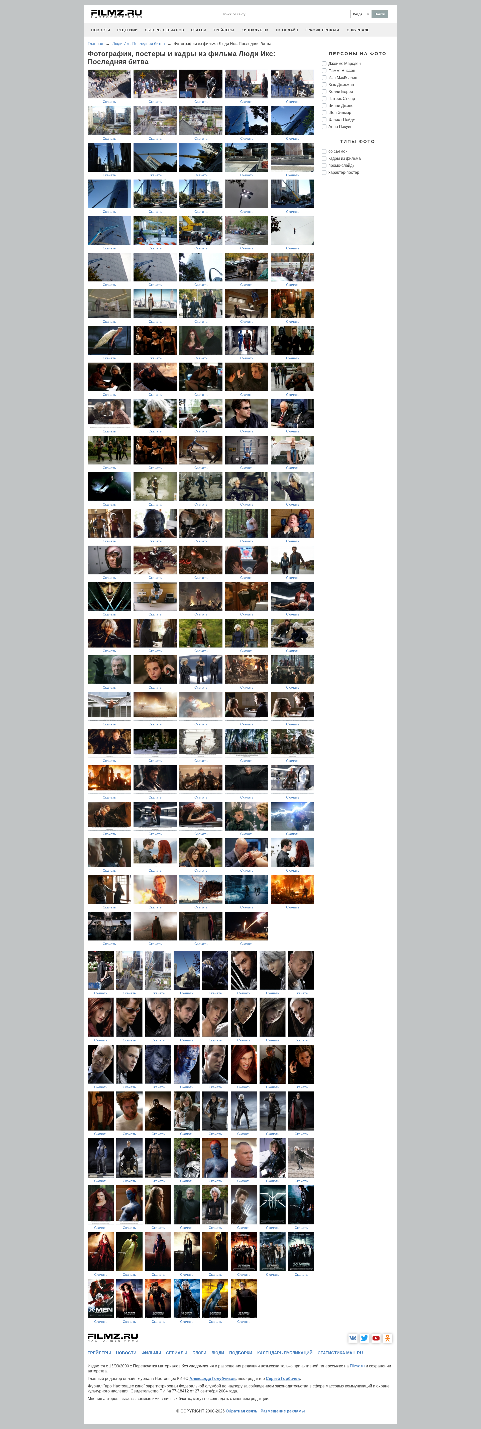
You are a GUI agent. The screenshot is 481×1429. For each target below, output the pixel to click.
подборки (240, 1353)
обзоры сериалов (164, 30)
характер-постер (343, 172)
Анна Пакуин (340, 126)
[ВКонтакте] (352, 1338)
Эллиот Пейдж (341, 119)
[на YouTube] (376, 1338)
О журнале (358, 30)
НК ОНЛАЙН (287, 30)
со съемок (337, 151)
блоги (199, 1353)
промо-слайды (341, 165)
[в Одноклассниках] (387, 1338)
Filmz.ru (357, 1366)
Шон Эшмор (339, 112)
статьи (198, 30)
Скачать (109, 102)
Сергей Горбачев (283, 1378)
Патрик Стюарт (342, 98)
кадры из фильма (344, 158)
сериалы (176, 1353)
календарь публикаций (285, 1353)
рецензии (127, 30)
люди (217, 1353)
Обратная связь (242, 1411)
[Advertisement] (359, 262)
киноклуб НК (255, 30)
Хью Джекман (341, 84)
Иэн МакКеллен (342, 77)
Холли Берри (340, 91)
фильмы (151, 1353)
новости (100, 30)
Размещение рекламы (283, 1411)
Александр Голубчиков (212, 1378)
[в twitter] (364, 1338)
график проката (322, 30)
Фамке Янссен (341, 70)
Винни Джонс (340, 105)
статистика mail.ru (340, 1353)
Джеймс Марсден (344, 63)
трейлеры (223, 30)
